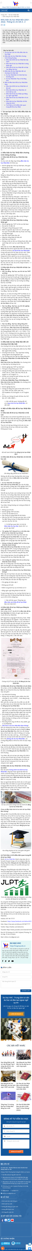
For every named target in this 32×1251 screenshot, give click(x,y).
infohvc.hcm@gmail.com (8, 1193)
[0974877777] (3, 1248)
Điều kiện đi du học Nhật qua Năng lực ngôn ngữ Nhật (16, 94)
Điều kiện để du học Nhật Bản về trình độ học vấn (16, 91)
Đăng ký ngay (16, 1151)
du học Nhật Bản (10, 859)
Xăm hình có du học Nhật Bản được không (15, 725)
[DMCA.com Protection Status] (5, 1244)
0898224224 (5, 1190)
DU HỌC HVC (15, 943)
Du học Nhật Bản (14, 15)
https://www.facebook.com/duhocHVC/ (19, 921)
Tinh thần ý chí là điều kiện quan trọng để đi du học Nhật (16, 106)
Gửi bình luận (26, 990)
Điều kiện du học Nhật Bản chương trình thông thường (15, 57)
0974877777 (15, 1190)
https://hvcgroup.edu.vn (18, 946)
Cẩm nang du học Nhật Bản (11, 16)
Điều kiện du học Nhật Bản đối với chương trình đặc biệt (15, 72)
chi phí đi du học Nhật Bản (21, 250)
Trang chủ (4, 15)
